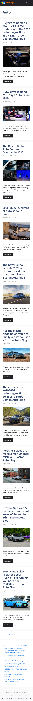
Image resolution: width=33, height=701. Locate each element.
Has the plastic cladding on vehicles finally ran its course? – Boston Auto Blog (16, 335)
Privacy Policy (23, 695)
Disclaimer (17, 692)
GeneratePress (26, 698)
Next (14, 635)
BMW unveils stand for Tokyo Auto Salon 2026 (16, 95)
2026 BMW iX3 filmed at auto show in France (16, 211)
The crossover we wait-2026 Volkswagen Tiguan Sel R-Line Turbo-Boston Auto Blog (15, 393)
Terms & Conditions (11, 695)
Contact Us (8, 692)
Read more (7, 81)
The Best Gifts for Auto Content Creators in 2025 (14, 149)
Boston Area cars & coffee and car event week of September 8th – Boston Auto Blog (16, 514)
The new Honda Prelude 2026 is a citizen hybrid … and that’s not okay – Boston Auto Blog (15, 271)
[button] (21, 3)
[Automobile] (8, 3)
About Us (25, 692)
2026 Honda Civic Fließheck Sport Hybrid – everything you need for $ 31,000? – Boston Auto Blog (15, 579)
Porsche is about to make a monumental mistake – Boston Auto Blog (16, 455)
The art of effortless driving (13, 661)
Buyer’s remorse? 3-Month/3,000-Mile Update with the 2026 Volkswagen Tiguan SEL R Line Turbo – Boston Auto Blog (16, 30)
